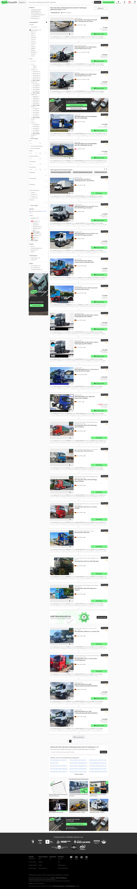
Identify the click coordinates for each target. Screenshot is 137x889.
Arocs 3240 (36, 112)
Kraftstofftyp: (32, 172)
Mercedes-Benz (36, 30)
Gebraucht (34, 250)
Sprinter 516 (36, 75)
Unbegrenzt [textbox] (35, 218)
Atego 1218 (36, 103)
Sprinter (34, 69)
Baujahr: (31, 150)
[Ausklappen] (78, 41)
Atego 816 (36, 98)
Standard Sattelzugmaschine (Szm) (82, 172)
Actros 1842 (36, 87)
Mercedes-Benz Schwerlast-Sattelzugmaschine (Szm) (83, 768)
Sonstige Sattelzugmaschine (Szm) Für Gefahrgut (101, 768)
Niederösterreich (37, 226)
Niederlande (37, 235)
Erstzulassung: (32, 167)
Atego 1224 (36, 100)
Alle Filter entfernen (66, 12)
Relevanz (100, 8)
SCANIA (34, 37)
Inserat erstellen (36, 305)
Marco (33, 46)
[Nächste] (72, 26)
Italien (35, 239)
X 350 (34, 67)
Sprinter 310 (36, 79)
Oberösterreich (37, 228)
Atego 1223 (36, 101)
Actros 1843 (36, 85)
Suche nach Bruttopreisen (37, 146)
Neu (33, 246)
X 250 (35, 66)
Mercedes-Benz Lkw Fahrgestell (78, 760)
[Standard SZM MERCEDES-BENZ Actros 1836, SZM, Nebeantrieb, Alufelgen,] (62, 403)
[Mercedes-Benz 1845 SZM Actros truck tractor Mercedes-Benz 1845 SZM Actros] (62, 457)
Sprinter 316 (36, 73)
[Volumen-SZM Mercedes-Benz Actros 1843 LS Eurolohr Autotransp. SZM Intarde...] (62, 294)
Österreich (36, 221)
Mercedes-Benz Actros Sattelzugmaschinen (61, 766)
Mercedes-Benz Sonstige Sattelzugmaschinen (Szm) (83, 771)
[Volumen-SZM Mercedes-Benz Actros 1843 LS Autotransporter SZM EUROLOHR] (62, 267)
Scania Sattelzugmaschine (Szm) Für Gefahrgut (101, 763)
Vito (33, 119)
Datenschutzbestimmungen (58, 886)
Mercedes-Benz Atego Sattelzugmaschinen (61, 768)
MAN (33, 33)
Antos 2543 (36, 128)
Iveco (33, 41)
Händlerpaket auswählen (76, 105)
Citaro (33, 135)
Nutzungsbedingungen (70, 886)
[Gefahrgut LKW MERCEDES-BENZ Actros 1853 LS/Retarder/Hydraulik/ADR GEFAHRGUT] (62, 691)
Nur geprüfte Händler (37, 269)
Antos (33, 122)
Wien (34, 230)
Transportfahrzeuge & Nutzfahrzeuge (36, 10)
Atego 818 (36, 96)
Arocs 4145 (36, 114)
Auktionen (34, 259)
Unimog (33, 43)
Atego (34, 94)
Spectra (33, 54)
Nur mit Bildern (36, 265)
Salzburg (35, 223)
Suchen (98, 2)
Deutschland (37, 233)
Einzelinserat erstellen (76, 108)
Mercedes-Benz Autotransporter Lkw (59, 771)
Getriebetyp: (32, 184)
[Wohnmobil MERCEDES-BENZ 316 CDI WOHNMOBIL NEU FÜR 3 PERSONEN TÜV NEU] (62, 150)
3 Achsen (34, 196)
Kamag (33, 50)
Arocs (33, 106)
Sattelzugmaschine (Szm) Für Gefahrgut (99, 760)
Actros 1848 (36, 89)
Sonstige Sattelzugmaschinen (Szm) (98, 771)
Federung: (31, 199)
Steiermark (36, 224)
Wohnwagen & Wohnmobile (38, 14)
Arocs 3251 (36, 110)
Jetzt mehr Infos (102, 617)
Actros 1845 (36, 84)
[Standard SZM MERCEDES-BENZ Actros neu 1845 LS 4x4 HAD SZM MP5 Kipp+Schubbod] (62, 213)
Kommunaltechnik (36, 13)
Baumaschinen (35, 18)
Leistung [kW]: (32, 161)
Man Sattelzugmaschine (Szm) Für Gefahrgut (61, 760)
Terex (33, 56)
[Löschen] (92, 2)
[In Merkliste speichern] (106, 20)
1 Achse (33, 192)
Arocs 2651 (36, 116)
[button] (135, 2)
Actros (34, 82)
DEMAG (33, 48)
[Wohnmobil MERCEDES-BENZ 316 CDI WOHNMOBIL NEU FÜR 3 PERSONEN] (62, 123)
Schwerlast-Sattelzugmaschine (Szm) (98, 766)
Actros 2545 (36, 91)
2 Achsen (34, 194)
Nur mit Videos (35, 267)
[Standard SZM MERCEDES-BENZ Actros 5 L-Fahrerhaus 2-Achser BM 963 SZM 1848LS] (62, 376)
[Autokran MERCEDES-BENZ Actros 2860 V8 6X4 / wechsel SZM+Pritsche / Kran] (62, 81)
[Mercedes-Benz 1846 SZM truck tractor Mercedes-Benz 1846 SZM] (62, 539)
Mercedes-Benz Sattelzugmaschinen (79, 763)
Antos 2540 (36, 124)
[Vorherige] (51, 26)
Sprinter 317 (36, 71)
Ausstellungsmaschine (36, 248)
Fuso (33, 44)
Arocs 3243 (36, 108)
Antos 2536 (36, 132)
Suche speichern (79, 737)
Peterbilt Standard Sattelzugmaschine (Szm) (106, 172)
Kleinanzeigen (35, 258)
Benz (33, 32)
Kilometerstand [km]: (33, 156)
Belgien (36, 237)
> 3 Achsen (34, 198)
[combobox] (38, 218)
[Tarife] (38, 291)
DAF (33, 35)
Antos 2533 (36, 126)
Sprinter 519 (36, 77)
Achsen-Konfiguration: (34, 190)
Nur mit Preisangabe (35, 148)
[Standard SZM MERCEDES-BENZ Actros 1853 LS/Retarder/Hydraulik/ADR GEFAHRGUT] (62, 718)
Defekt (33, 251)
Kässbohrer (34, 52)
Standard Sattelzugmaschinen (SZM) (60, 172)
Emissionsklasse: (32, 178)
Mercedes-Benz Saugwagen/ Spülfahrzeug (80, 766)
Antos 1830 (36, 130)
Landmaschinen (35, 16)
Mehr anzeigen (79, 774)
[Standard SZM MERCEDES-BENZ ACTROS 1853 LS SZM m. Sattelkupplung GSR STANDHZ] (62, 349)
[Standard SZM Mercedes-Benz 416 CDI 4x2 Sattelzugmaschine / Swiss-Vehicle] (62, 185)
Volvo (33, 39)
